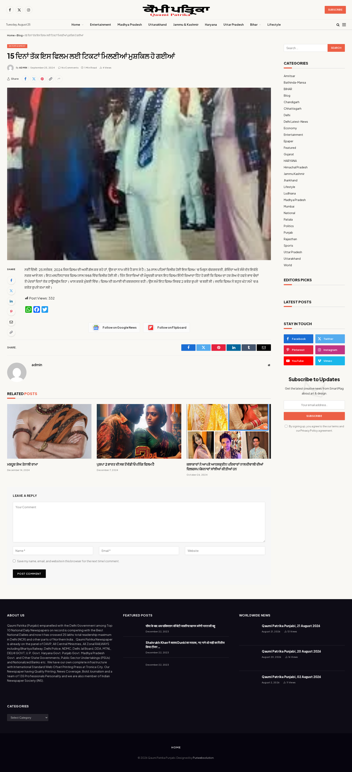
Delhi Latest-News (296, 121)
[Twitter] (11, 291)
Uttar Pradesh (233, 24)
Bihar (253, 24)
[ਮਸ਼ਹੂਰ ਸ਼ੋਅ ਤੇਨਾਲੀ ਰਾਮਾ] (49, 431)
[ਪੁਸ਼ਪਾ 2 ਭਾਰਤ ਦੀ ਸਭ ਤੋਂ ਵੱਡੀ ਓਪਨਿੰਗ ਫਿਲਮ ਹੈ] (139, 431)
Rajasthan (290, 239)
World (288, 265)
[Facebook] (11, 280)
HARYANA (290, 160)
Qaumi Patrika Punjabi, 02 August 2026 (291, 677)
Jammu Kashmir (294, 174)
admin (23, 67)
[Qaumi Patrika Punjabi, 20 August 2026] (248, 658)
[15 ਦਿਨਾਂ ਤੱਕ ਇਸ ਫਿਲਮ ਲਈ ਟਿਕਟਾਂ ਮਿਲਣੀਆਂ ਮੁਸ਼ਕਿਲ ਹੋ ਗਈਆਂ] (139, 174)
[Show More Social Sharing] (59, 79)
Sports (288, 245)
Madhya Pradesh (130, 24)
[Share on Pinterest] (42, 79)
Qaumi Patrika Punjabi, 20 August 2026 (291, 651)
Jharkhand (290, 180)
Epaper (288, 141)
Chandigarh (291, 102)
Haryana (211, 24)
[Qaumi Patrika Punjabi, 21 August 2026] (248, 632)
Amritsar (289, 76)
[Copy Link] (50, 79)
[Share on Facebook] (25, 79)
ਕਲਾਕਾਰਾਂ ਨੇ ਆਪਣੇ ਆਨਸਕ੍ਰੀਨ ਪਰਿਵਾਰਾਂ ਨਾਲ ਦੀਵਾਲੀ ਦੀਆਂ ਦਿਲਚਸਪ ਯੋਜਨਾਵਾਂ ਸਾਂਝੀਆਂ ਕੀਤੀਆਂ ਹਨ (225, 466)
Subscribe (335, 9)
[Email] (11, 322)
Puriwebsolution (203, 757)
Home (76, 24)
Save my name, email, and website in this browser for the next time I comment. (68, 561)
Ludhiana (290, 193)
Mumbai (289, 206)
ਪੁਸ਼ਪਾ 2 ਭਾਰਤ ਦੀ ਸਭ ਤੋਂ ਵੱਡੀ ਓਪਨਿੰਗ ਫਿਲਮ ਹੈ (125, 464)
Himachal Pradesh (296, 167)
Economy (290, 128)
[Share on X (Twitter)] (33, 79)
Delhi (287, 115)
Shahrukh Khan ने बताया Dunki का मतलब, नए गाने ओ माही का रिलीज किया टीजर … (185, 645)
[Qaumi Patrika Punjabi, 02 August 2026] (248, 683)
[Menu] (344, 24)
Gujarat (289, 154)
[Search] (338, 24)
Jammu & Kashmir (185, 24)
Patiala (288, 219)
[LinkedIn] (11, 301)
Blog (20, 35)
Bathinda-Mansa (295, 82)
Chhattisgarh (292, 108)
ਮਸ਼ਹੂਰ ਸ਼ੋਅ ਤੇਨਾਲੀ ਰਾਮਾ (22, 464)
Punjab (288, 232)
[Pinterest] (11, 311)
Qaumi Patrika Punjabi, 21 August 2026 (291, 626)
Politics (289, 226)
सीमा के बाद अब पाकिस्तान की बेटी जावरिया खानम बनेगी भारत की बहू (180, 626)
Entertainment (100, 24)
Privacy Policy (309, 430)
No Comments (70, 67)
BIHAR (288, 89)
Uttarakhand (157, 24)
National (289, 213)
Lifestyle (274, 24)
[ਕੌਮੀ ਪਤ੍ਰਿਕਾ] (176, 10)
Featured (290, 147)
